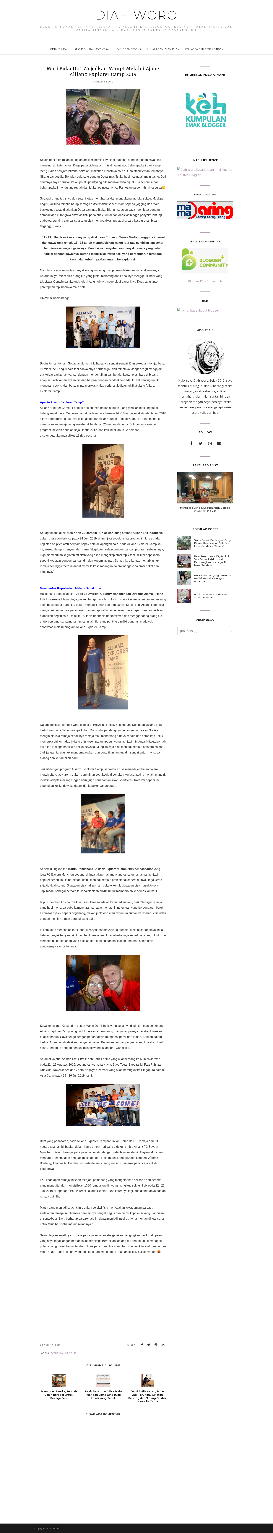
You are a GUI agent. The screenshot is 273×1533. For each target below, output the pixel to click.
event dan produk (63, 1353)
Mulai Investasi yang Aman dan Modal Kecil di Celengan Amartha (213, 578)
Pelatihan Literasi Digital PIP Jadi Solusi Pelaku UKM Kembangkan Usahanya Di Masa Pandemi (211, 561)
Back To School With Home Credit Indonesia (211, 596)
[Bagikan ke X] (149, 1345)
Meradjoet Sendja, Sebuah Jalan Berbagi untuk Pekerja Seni (205, 509)
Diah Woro (136, 15)
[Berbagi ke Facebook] (142, 1345)
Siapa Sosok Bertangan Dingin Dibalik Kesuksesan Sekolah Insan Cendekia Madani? (213, 543)
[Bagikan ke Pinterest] (156, 1345)
